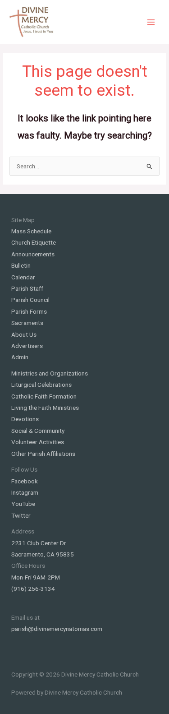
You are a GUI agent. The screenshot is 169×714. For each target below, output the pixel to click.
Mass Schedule (31, 231)
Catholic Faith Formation (44, 396)
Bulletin (21, 265)
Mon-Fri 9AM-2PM (35, 577)
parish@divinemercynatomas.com (56, 628)
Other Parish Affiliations (43, 453)
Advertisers (27, 345)
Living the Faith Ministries (45, 407)
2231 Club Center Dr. (39, 543)
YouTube (23, 503)
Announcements (33, 254)
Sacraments (27, 322)
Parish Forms (29, 311)
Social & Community (37, 430)
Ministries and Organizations (49, 373)
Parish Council (30, 299)
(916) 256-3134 (33, 588)
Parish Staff (27, 288)
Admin (19, 357)
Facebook (24, 481)
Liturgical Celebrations (41, 384)
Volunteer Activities (37, 441)
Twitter (21, 515)
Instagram (24, 492)
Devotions (25, 418)
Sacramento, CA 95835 (42, 554)
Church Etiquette (33, 242)
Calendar (23, 277)
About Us (24, 334)
